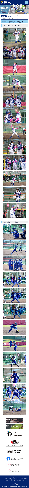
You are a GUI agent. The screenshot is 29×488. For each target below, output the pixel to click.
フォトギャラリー (12, 16)
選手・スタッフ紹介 (18, 478)
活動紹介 (22, 480)
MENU (26, 2)
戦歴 (11, 480)
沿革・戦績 (16, 480)
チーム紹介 (9, 478)
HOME (4, 16)
